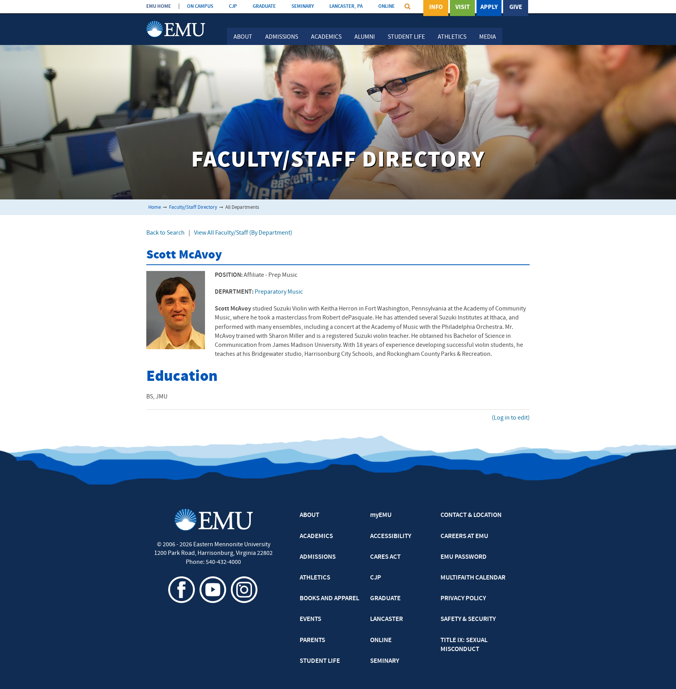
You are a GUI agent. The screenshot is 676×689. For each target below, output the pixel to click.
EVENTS (310, 619)
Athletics (452, 37)
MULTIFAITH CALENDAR (472, 577)
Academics (326, 37)
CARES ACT (385, 557)
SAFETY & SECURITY (468, 619)
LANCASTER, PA (346, 6)
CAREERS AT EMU (464, 536)
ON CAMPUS (200, 6)
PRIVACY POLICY (463, 598)
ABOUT (309, 515)
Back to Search (165, 233)
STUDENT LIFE (320, 661)
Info (436, 7)
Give (515, 7)
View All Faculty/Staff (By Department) (243, 233)
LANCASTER (386, 619)
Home (154, 207)
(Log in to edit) (511, 418)
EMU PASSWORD (463, 557)
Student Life (406, 37)
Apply (489, 7)
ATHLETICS (315, 577)
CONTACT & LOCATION (471, 515)
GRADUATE (264, 6)
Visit (462, 7)
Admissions (281, 37)
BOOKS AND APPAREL (329, 598)
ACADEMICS (316, 536)
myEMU (381, 515)
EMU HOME (158, 6)
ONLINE (386, 6)
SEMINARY (302, 6)
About (243, 37)
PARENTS (312, 640)
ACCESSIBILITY (390, 536)
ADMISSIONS (318, 557)
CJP (233, 6)
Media (487, 37)
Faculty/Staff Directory (193, 207)
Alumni (364, 37)
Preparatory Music (279, 292)
